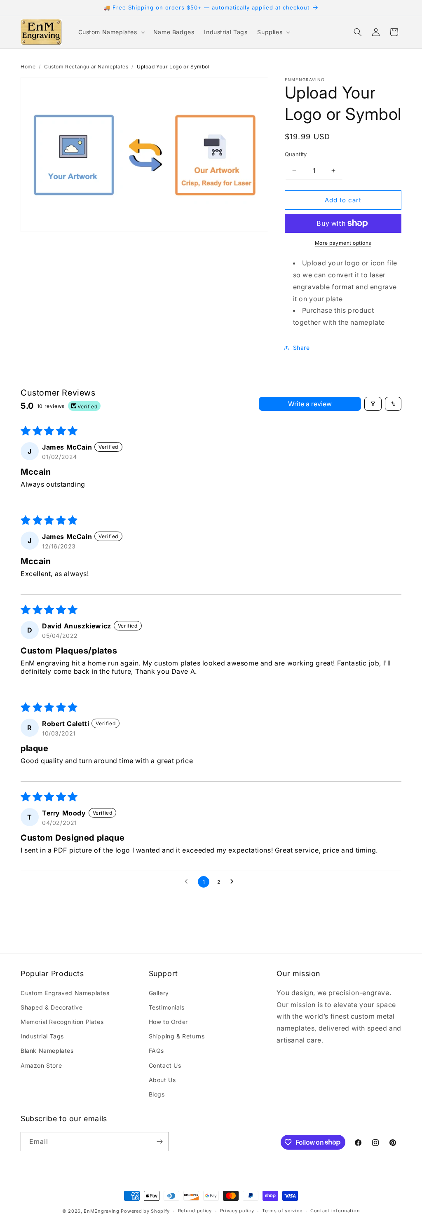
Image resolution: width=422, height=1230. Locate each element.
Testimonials (167, 1007)
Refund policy (195, 1211)
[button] (110, 32)
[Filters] (373, 404)
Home (28, 66)
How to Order (168, 1021)
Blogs (157, 1094)
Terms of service (282, 1211)
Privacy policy (237, 1211)
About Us (162, 1079)
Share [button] (301, 347)
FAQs (156, 1050)
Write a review (310, 404)
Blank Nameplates (47, 1050)
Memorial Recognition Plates (62, 1021)
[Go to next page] (234, 882)
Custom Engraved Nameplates (65, 992)
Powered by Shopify (145, 1211)
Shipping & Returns (177, 1036)
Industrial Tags (42, 1036)
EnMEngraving (101, 1211)
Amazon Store (41, 1065)
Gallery (159, 992)
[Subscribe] (159, 1141)
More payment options (343, 243)
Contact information (335, 1211)
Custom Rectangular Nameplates (86, 66)
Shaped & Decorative (51, 1007)
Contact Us (165, 1065)
